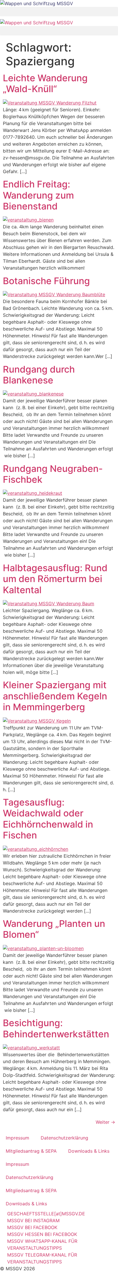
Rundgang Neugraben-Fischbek (53, 474)
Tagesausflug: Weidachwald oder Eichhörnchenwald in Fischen (48, 819)
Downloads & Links (88, 1151)
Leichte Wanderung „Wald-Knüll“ (45, 83)
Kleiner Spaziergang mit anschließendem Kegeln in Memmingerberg (55, 696)
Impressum (17, 1138)
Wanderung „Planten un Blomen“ (54, 929)
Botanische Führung (46, 280)
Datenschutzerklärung (64, 1138)
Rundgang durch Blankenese (39, 375)
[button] (59, 11)
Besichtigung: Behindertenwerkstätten (56, 1028)
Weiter (105, 1122)
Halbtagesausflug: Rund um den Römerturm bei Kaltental (55, 579)
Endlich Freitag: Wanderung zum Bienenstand (38, 195)
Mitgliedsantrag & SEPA (31, 1151)
